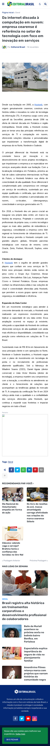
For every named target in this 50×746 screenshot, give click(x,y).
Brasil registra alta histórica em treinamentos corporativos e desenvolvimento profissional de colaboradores (24, 611)
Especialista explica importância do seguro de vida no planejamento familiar (35, 654)
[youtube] (28, 718)
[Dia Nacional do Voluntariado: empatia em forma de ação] (12, 494)
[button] (3, 4)
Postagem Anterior (11, 561)
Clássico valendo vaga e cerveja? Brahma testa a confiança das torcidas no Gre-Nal (12, 549)
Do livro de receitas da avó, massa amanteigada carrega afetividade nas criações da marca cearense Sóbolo (37, 513)
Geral (17, 13)
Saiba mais (20, 734)
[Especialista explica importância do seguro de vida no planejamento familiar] (12, 653)
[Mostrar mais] (4, 475)
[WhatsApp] (23, 469)
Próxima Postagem (38, 561)
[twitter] (21, 718)
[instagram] (34, 718)
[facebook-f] (15, 718)
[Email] (41, 469)
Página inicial (8, 13)
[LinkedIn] (29, 469)
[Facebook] (11, 469)
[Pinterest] (35, 469)
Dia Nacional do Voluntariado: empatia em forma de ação (12, 508)
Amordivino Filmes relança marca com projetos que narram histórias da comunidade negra (36, 673)
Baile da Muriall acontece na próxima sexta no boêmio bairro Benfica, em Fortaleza (34, 634)
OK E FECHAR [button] (12, 739)
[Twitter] (17, 469)
